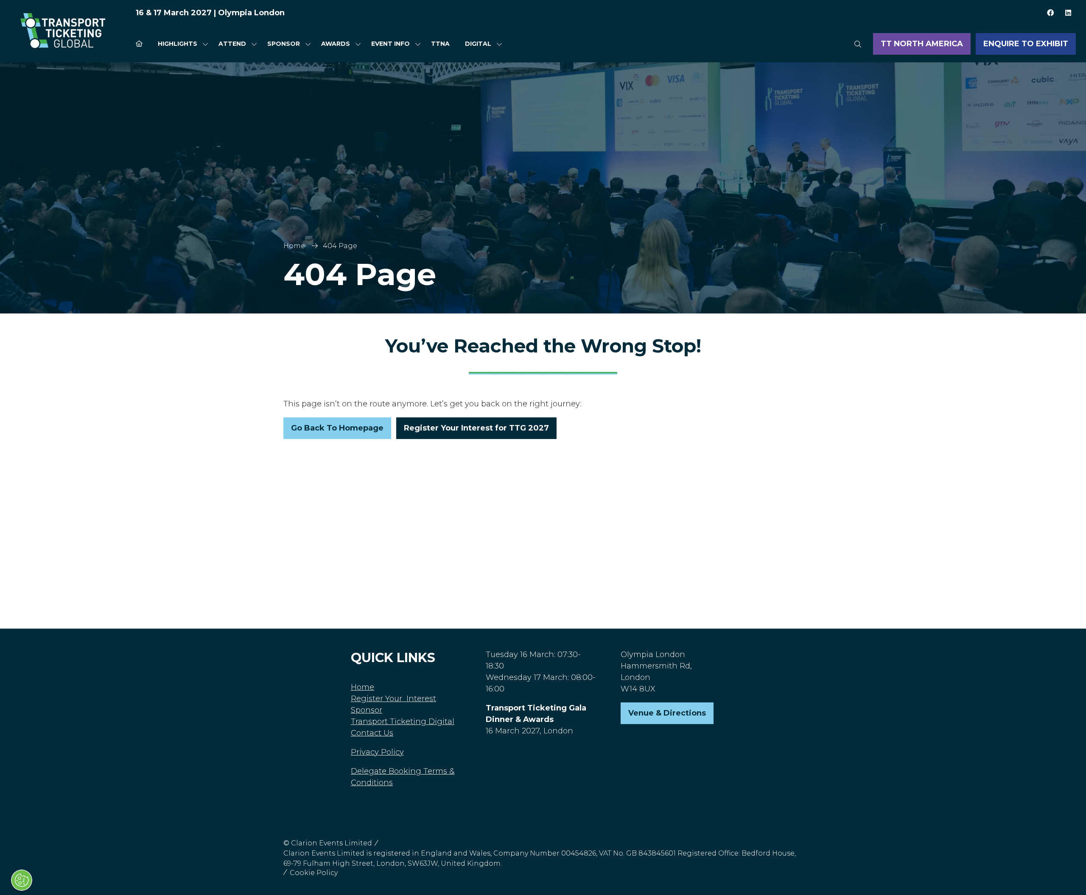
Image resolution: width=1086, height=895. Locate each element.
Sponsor (283, 44)
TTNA (440, 44)
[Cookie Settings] (21, 880)
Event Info (390, 44)
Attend (232, 44)
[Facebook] (1050, 12)
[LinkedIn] (1068, 12)
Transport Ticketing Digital (402, 721)
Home (294, 246)
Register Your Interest (393, 698)
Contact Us (372, 733)
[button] (858, 44)
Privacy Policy (377, 752)
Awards (335, 44)
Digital (478, 44)
